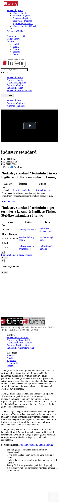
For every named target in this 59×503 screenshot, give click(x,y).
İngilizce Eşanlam (15, 88)
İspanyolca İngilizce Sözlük (19, 342)
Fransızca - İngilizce (22, 18)
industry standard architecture (26, 247)
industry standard (21, 190)
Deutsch (16, 54)
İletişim (10, 365)
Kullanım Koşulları (28, 445)
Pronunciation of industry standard (16, 255)
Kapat (4, 258)
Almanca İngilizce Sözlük (18, 340)
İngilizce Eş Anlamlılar (23, 23)
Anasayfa (11, 355)
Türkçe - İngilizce (21, 13)
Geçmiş (7, 167)
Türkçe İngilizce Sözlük (17, 337)
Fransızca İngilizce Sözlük (19, 345)
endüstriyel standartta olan (46, 229)
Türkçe (16, 46)
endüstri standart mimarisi (47, 247)
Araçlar (10, 358)
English (16, 44)
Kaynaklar (11, 360)
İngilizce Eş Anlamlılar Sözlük (20, 348)
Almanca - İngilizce (21, 15)
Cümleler (18, 167)
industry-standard (27, 229)
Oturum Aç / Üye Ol (16, 36)
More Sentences (9, 201)
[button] (15, 10)
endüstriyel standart (41, 190)
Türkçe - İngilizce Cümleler (25, 26)
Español (16, 52)
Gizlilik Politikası (46, 445)
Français (16, 49)
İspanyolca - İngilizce (22, 21)
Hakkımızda (12, 363)
